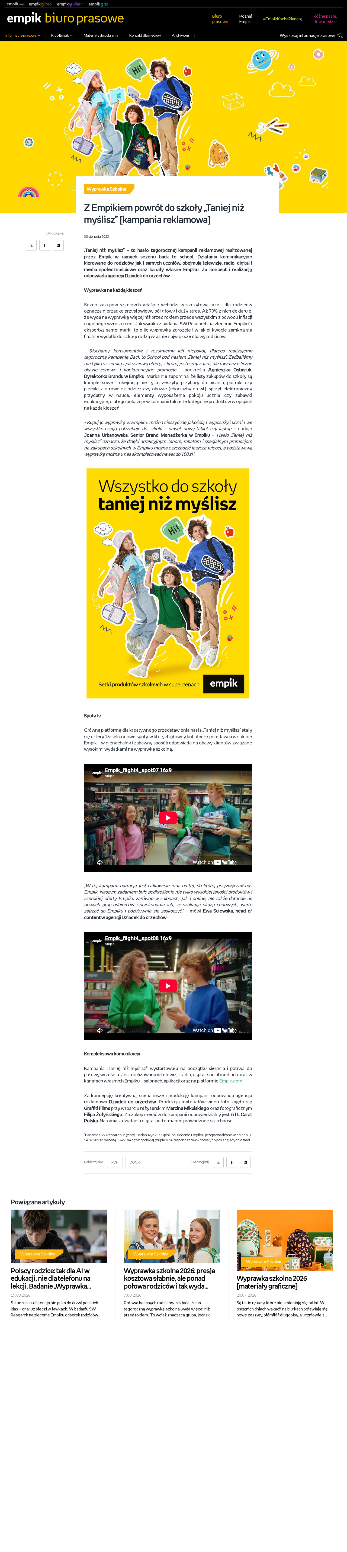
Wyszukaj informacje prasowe (308, 36)
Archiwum (180, 35)
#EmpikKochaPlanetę (283, 19)
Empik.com (230, 1081)
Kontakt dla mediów (145, 35)
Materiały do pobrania (101, 35)
